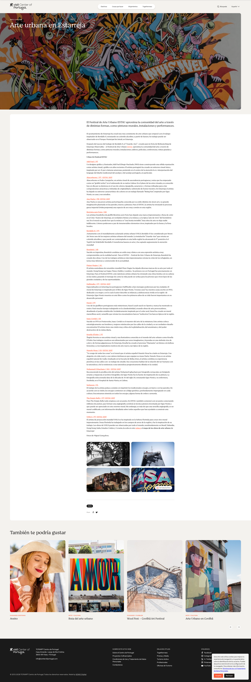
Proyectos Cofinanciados (122, 656)
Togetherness (162, 653)
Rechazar (229, 675)
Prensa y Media (163, 656)
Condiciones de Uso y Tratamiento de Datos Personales (129, 660)
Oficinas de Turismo (164, 665)
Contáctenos (118, 665)
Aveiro (90, 506)
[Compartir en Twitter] (96, 512)
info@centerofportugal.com (47, 659)
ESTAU (130, 147)
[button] (235, 6)
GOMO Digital (81, 674)
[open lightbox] (108, 454)
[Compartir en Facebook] (93, 512)
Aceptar (218, 675)
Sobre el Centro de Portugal (123, 653)
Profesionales (162, 662)
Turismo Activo (163, 659)
